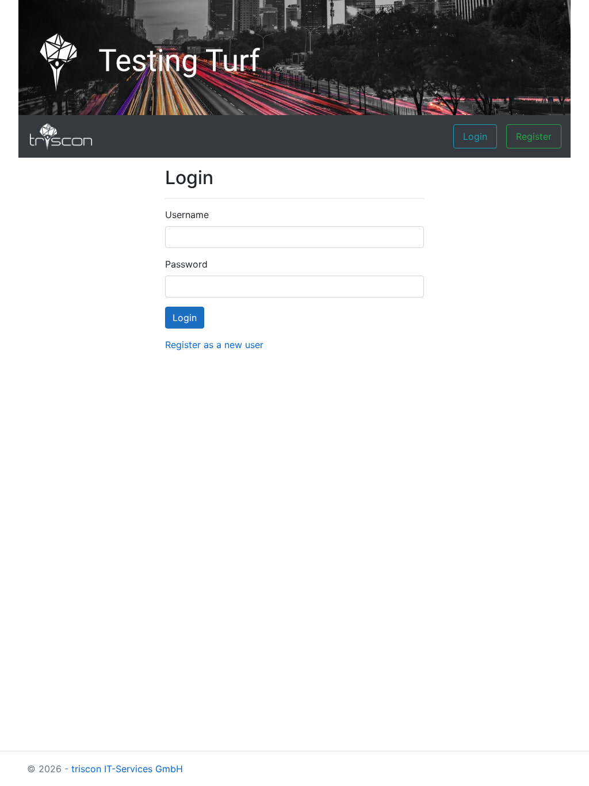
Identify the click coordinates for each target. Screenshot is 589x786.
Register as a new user (214, 344)
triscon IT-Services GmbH (127, 768)
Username (187, 214)
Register (534, 136)
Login (475, 136)
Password (186, 264)
